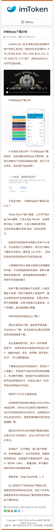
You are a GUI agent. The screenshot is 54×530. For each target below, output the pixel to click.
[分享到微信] (5, 511)
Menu (28, 22)
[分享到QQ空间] (8, 511)
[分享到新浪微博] (12, 511)
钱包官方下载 (32, 507)
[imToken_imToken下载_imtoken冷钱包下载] (27, 8)
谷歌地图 (38, 525)
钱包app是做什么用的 (15, 507)
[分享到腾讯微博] (15, 511)
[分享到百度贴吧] (19, 511)
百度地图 (48, 525)
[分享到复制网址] (22, 511)
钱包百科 (42, 507)
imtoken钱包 (11, 37)
